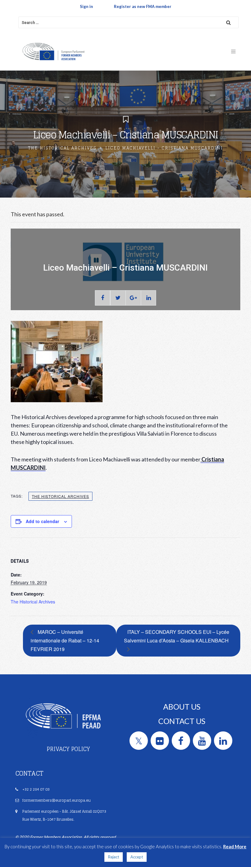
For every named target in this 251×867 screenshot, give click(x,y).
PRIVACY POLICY (68, 749)
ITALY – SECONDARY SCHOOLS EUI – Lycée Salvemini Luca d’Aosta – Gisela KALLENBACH (176, 636)
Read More (234, 846)
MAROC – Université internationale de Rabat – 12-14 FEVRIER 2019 (65, 640)
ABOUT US (181, 706)
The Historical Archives (62, 148)
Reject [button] (113, 856)
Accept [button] (136, 856)
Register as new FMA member (142, 6)
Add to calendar (42, 521)
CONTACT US (181, 721)
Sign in (86, 6)
